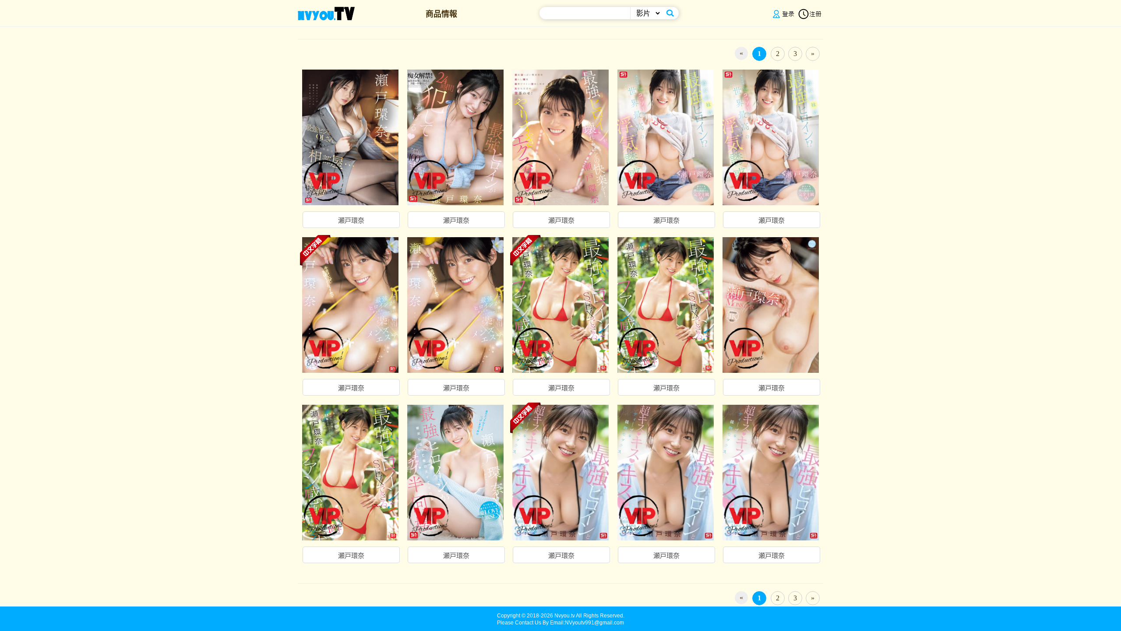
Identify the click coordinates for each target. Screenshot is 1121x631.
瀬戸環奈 (351, 220)
